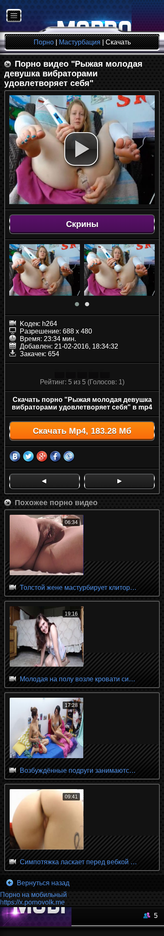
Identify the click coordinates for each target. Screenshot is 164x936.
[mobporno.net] (66, 16)
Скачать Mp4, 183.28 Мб (82, 430)
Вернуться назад (42, 882)
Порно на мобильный (33, 894)
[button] (81, 149)
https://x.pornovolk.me (32, 902)
